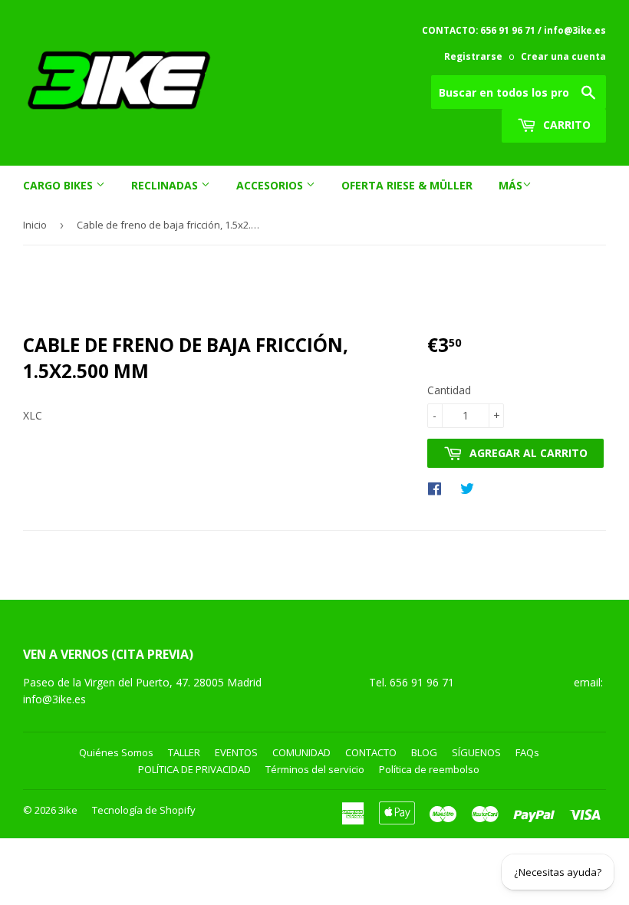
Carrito (565, 124)
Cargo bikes (59, 185)
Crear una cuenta (563, 56)
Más (510, 185)
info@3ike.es (54, 699)
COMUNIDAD (301, 752)
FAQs (527, 752)
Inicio (35, 225)
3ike (67, 810)
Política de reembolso (429, 769)
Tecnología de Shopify (144, 810)
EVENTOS (236, 752)
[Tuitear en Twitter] (471, 487)
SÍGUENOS (476, 752)
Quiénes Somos (116, 752)
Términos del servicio (314, 769)
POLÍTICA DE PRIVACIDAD (194, 769)
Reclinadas (166, 185)
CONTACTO (371, 752)
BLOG (424, 752)
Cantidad (449, 390)
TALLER (184, 752)
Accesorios (271, 185)
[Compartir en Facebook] (438, 487)
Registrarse (473, 56)
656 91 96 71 (423, 682)
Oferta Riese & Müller (407, 185)
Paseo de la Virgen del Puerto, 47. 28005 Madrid (142, 682)
